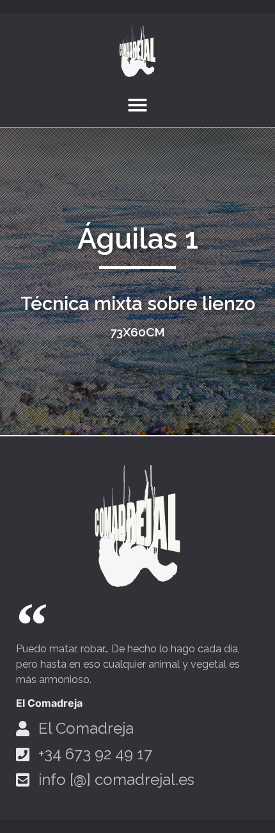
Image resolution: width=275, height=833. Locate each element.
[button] (137, 105)
